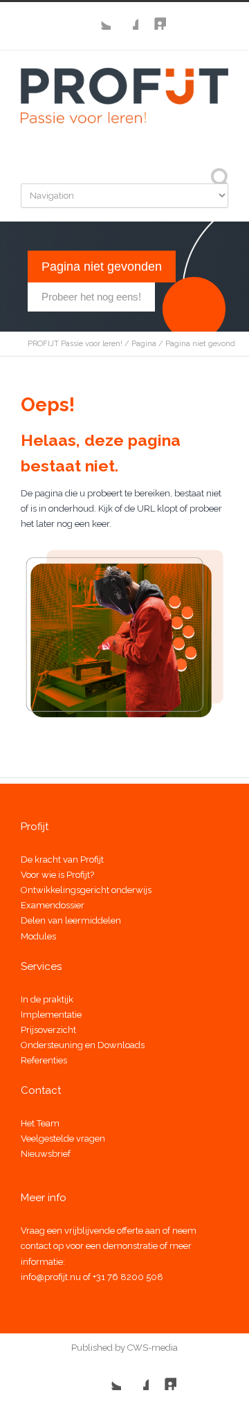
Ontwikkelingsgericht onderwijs (86, 890)
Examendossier (52, 905)
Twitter (97, 16)
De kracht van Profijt (62, 859)
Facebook (124, 16)
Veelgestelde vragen (63, 1138)
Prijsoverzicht (48, 1030)
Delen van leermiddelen (71, 920)
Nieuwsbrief (46, 1154)
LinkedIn (152, 16)
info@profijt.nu (51, 1277)
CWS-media (151, 1347)
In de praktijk (47, 999)
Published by (98, 1347)
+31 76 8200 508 (128, 1277)
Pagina (143, 343)
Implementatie (51, 1014)
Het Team (40, 1123)
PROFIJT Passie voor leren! (75, 343)
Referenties (44, 1060)
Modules (38, 936)
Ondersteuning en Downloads (83, 1045)
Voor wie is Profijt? (57, 875)
